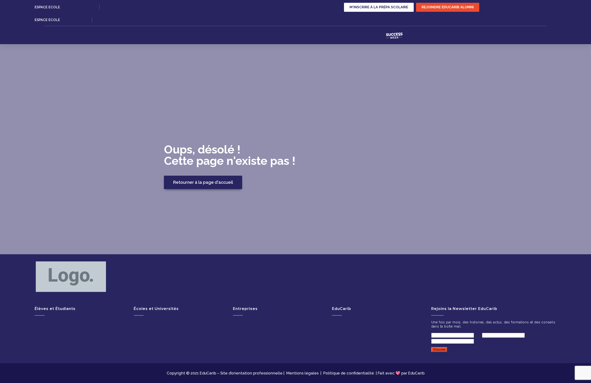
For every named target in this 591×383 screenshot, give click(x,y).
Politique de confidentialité (348, 373)
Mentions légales (302, 373)
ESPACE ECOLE (47, 7)
